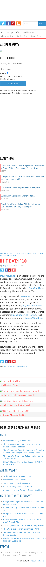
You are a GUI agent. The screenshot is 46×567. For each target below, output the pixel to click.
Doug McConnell (8, 275)
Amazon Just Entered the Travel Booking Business (24, 525)
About (33, 561)
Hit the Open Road (13, 261)
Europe (10, 32)
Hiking (18, 253)
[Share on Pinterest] (9, 270)
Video (15, 255)
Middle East (28, 32)
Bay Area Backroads (32, 305)
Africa (18, 32)
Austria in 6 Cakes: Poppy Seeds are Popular (20, 187)
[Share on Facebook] (6, 270)
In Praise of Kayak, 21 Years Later (17, 440)
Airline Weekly (8, 470)
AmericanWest (17, 366)
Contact (41, 561)
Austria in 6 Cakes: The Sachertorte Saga (18, 195)
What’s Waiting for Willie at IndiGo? (18, 486)
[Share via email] (14, 270)
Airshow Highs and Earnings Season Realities (22, 490)
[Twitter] (3, 23)
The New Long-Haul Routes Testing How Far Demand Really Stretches (22, 445)
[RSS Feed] (18, 23)
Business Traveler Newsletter (11, 76)
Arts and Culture (7, 253)
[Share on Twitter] (2, 270)
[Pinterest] (13, 23)
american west (8, 366)
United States (6, 255)
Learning (26, 253)
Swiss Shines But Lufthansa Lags (17, 483)
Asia (2, 32)
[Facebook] (8, 23)
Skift (3, 435)
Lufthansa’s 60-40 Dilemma (15, 479)
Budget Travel (23, 36)
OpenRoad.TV (35, 288)
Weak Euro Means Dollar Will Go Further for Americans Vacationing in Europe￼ (20, 205)
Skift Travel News (6, 79)
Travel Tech (36, 36)
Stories (41, 253)
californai (24, 366)
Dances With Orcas (34, 318)
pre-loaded (25, 296)
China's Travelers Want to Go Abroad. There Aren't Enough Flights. (22, 520)
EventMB (4, 546)
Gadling (23, 8)
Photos (34, 253)
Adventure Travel (8, 36)
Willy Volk (6, 265)
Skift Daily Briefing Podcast (16, 496)
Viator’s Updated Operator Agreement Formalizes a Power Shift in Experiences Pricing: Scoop (23, 166)
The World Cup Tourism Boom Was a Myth (21, 529)
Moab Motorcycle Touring (23, 314)
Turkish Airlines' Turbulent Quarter (18, 476)
